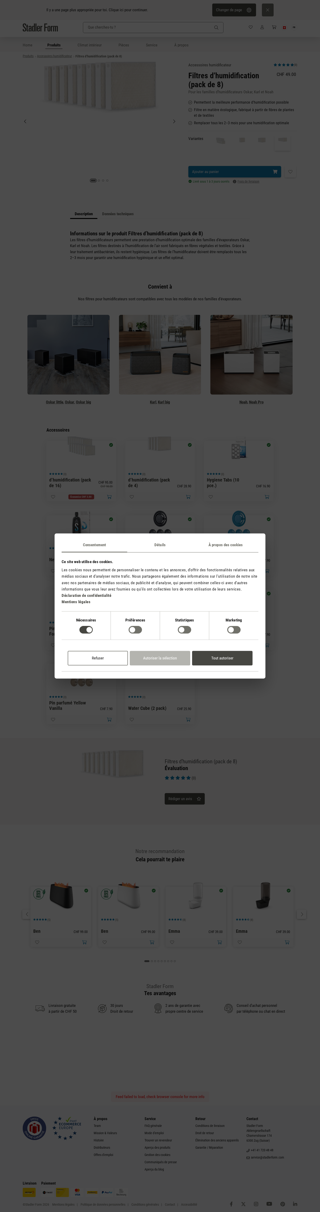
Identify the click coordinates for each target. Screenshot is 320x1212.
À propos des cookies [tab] (225, 544)
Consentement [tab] (94, 544)
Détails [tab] (160, 544)
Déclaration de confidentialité (86, 595)
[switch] (135, 630)
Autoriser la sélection (160, 658)
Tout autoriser (222, 658)
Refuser (98, 658)
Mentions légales (76, 602)
